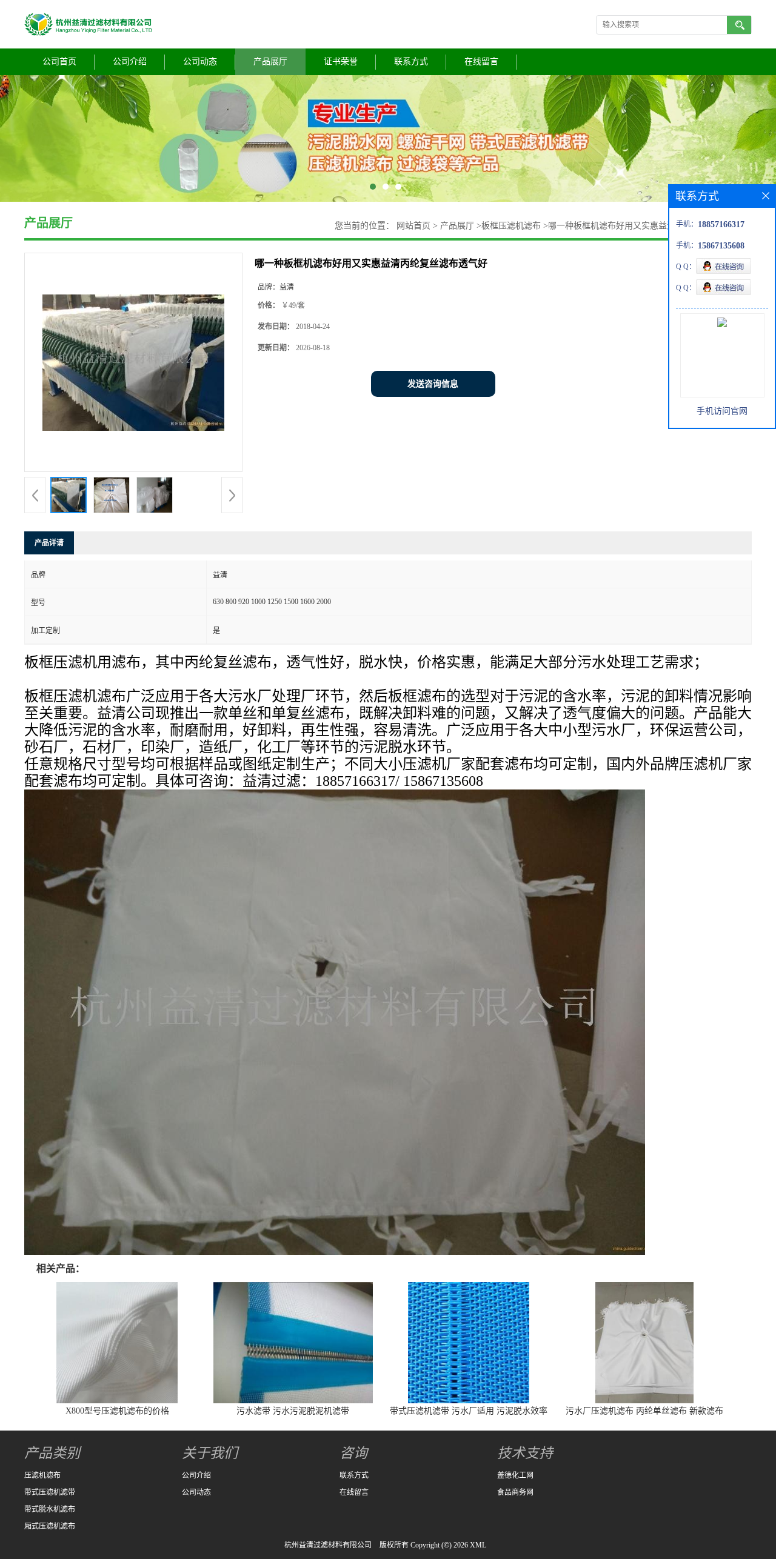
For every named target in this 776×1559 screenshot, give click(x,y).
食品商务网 (515, 1492)
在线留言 (481, 61)
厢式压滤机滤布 (49, 1526)
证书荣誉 (341, 61)
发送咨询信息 (432, 383)
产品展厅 (270, 61)
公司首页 (59, 61)
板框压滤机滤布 (511, 225)
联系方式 (411, 61)
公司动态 (200, 61)
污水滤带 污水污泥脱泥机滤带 (292, 1410)
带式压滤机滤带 (49, 1492)
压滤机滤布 (42, 1475)
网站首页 (413, 225)
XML (478, 1545)
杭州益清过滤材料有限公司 (328, 1545)
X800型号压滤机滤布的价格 (117, 1410)
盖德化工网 (515, 1475)
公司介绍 (130, 61)
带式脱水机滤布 (49, 1509)
